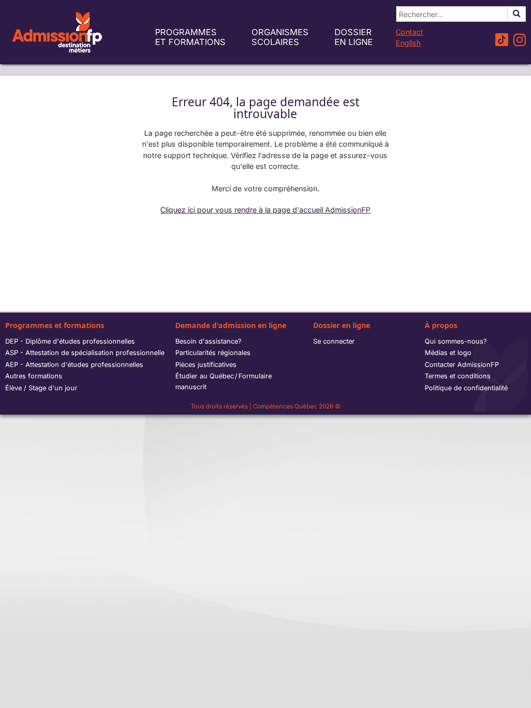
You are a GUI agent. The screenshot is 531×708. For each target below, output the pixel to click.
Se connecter (334, 341)
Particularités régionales (212, 353)
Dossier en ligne (353, 37)
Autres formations (33, 376)
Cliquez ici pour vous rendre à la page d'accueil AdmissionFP (265, 209)
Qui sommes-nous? (456, 341)
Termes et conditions (458, 376)
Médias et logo (448, 353)
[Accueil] (57, 32)
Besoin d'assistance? (208, 341)
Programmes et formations (190, 37)
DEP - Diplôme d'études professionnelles (70, 341)
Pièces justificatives (205, 365)
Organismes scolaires (280, 37)
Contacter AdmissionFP (462, 365)
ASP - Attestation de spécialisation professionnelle (84, 353)
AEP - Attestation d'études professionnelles (74, 365)
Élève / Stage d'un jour (41, 388)
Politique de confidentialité (466, 388)
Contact (409, 31)
